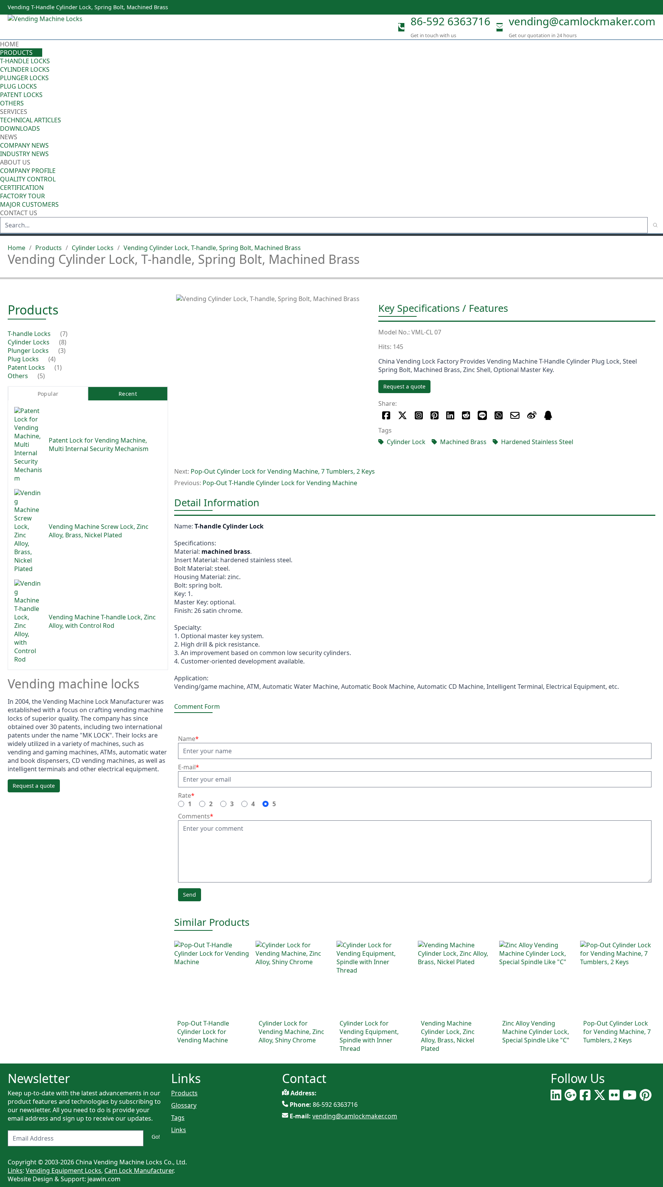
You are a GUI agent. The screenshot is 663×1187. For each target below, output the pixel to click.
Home (9, 44)
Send (189, 894)
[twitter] (600, 1095)
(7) (64, 334)
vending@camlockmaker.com (582, 21)
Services (14, 111)
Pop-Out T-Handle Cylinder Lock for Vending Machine (280, 483)
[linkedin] (556, 1095)
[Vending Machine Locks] (46, 27)
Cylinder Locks (24, 69)
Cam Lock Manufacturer (138, 1170)
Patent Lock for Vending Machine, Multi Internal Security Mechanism (98, 444)
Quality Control (28, 179)
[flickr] (614, 1095)
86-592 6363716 (450, 21)
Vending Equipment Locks (63, 1170)
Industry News (24, 154)
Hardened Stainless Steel (537, 442)
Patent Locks (21, 95)
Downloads (20, 128)
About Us (16, 162)
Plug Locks (18, 86)
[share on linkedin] (450, 415)
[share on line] (482, 415)
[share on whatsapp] (499, 415)
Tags (178, 1117)
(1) (58, 368)
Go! (156, 1136)
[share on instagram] (419, 415)
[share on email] (515, 415)
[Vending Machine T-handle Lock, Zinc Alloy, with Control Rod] (28, 622)
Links (178, 1130)
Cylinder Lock (406, 442)
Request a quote (404, 386)
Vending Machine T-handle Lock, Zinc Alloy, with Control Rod (102, 621)
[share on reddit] (466, 415)
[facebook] (585, 1095)
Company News (24, 145)
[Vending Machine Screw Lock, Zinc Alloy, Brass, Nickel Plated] (28, 531)
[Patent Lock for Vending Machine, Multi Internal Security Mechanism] (28, 445)
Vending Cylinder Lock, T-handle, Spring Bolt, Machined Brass (212, 248)
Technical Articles (30, 120)
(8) (62, 342)
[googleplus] (570, 1095)
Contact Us (18, 213)
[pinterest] (645, 1095)
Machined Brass (463, 442)
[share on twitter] (402, 415)
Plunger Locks (24, 78)
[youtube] (630, 1095)
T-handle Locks (25, 61)
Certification (22, 187)
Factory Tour (22, 196)
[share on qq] (548, 415)
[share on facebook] (386, 415)
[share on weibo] (531, 415)
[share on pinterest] (434, 415)
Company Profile (28, 170)
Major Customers (29, 204)
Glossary (183, 1105)
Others (12, 103)
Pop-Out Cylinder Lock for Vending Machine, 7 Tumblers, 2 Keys (283, 471)
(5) (41, 376)
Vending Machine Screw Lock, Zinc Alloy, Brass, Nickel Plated (98, 531)
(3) (62, 351)
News (9, 137)
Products (16, 52)
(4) (52, 359)
